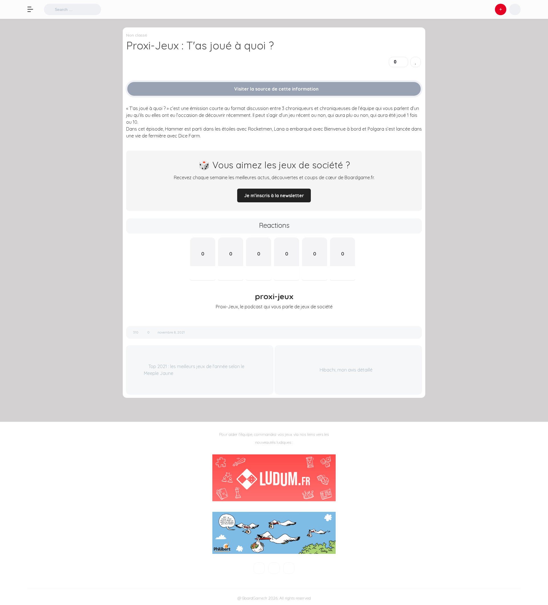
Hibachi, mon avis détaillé (347, 370)
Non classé (136, 35)
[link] (415, 62)
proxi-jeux (274, 296)
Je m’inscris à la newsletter (274, 195)
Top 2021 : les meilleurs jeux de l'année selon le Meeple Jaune (194, 370)
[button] (33, 9)
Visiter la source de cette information (276, 89)
